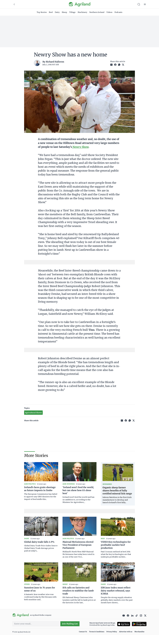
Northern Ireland (96, 12)
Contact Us (83, 632)
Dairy (57, 12)
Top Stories (42, 12)
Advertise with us (125, 632)
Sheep (64, 12)
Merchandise (139, 632)
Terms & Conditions (96, 632)
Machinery (82, 12)
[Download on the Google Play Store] (139, 624)
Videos (109, 12)
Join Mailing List (70, 623)
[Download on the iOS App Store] (123, 624)
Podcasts (118, 12)
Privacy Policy (111, 632)
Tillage (72, 12)
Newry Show (80, 147)
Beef (51, 12)
